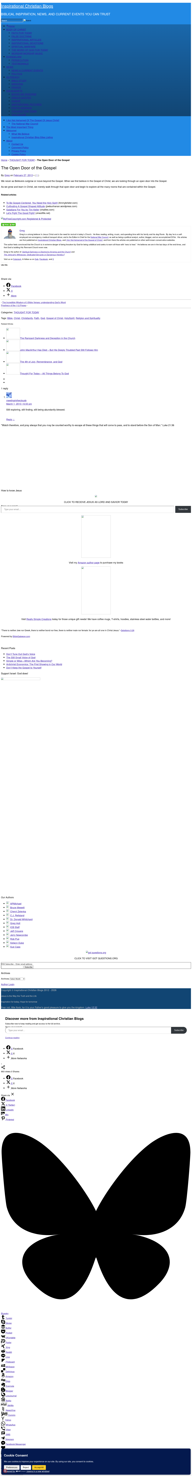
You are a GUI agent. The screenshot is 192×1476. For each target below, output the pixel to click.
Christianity (27, 318)
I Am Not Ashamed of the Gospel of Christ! (84, 240)
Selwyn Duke (17, 942)
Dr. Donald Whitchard (21, 919)
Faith (36, 318)
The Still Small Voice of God (20, 657)
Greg (7, 175)
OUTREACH (12, 77)
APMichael (15, 903)
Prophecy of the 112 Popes (13, 305)
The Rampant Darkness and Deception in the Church (47, 338)
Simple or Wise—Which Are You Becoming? (29, 660)
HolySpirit (69, 318)
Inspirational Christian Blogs (27, 6)
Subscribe (183, 509)
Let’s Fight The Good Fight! (20, 213)
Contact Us (17, 144)
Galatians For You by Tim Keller (22, 209)
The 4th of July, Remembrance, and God (41, 361)
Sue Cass (15, 946)
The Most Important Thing (19, 127)
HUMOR (15, 101)
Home (4, 160)
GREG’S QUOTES (21, 97)
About (9, 140)
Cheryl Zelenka (18, 911)
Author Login (7, 984)
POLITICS (16, 73)
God (42, 318)
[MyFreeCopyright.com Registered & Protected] (26, 218)
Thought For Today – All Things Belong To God (44, 373)
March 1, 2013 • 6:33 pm (19, 403)
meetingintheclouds (16, 400)
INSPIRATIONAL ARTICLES (26, 39)
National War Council (99, 237)
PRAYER (16, 87)
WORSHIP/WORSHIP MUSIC (27, 53)
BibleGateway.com (21, 636)
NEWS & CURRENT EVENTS (27, 70)
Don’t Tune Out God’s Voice (20, 654)
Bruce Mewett (17, 907)
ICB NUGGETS (14, 90)
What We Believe (20, 133)
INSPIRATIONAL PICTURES (26, 104)
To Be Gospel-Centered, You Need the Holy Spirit (32, 202)
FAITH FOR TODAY (21, 33)
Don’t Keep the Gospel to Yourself (23, 667)
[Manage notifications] (5, 1471)
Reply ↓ (10, 419)
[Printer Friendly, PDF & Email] (8, 224)
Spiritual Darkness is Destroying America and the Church (46, 251)
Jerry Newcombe (19, 935)
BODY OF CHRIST (16, 29)
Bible (10, 318)
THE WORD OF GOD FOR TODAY (29, 50)
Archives (5, 978)
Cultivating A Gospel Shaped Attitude (25, 206)
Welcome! (11, 130)
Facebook (43, 259)
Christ (17, 318)
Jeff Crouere (16, 931)
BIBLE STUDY (19, 80)
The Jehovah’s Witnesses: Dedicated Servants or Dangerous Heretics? (34, 254)
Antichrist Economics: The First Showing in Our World (34, 664)
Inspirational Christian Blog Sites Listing (32, 137)
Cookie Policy (18, 154)
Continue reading (12, 1037)
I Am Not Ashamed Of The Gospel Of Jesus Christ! (32, 120)
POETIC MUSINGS (21, 107)
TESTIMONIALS (20, 63)
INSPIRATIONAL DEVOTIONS (27, 43)
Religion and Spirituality (88, 318)
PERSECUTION (19, 60)
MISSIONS (17, 84)
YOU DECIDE (18, 114)
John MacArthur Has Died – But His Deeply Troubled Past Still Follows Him (59, 349)
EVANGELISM (13, 56)
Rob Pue (14, 939)
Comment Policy (20, 147)
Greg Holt (15, 923)
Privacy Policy (18, 150)
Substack (17, 259)
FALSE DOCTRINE (21, 36)
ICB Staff (15, 927)
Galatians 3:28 (127, 630)
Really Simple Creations (38, 619)
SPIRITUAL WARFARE (23, 46)
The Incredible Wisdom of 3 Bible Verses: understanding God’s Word (34, 302)
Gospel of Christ (54, 318)
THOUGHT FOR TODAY (24, 111)
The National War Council (24, 123)
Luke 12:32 (91, 1007)
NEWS (9, 67)
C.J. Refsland (17, 915)
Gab (36, 259)
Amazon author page (89, 562)
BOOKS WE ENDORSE (23, 94)
